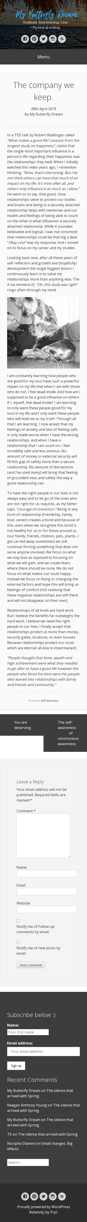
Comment (26, 810)
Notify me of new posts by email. (38, 950)
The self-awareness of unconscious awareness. (68, 733)
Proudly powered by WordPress (43, 1206)
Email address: (20, 1043)
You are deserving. (22, 725)
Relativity (36, 1212)
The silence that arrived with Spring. (48, 1134)
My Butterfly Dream (46, 114)
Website (23, 903)
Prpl (53, 1212)
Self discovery (49, 701)
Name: (13, 1025)
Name (22, 867)
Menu (43, 57)
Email (21, 885)
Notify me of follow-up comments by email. (35, 929)
